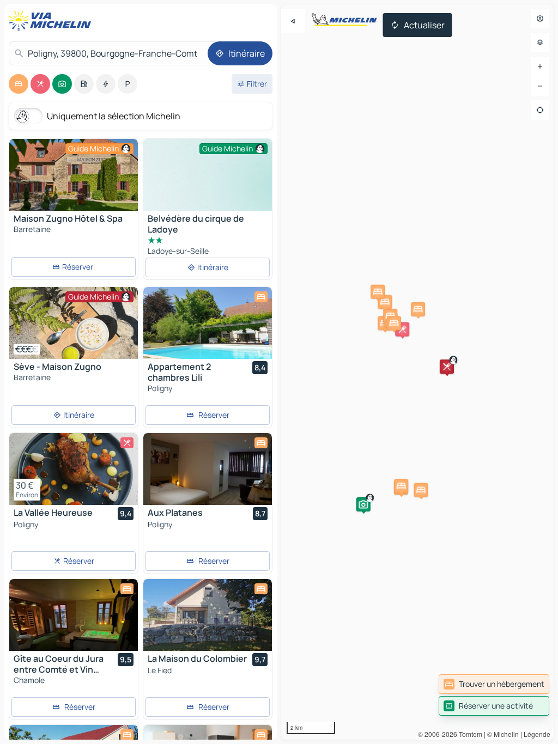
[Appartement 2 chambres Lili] (207, 323)
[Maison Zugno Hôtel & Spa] (73, 175)
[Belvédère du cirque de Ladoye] (207, 187)
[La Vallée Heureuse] (73, 469)
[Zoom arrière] (540, 86)
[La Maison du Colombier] (207, 615)
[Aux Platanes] (207, 469)
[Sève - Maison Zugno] (73, 323)
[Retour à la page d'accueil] (52, 21)
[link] (494, 684)
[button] (363, 504)
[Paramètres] (540, 42)
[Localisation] (540, 110)
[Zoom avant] (540, 66)
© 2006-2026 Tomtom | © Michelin (468, 734)
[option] (18, 84)
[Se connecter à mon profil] (540, 18)
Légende (537, 734)
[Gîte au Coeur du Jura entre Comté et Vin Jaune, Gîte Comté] (73, 615)
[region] (417, 372)
